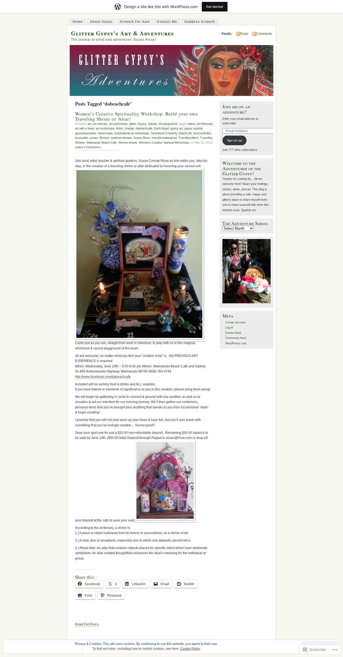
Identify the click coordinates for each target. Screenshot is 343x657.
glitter (132, 123)
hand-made (105, 133)
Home (78, 22)
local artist (81, 137)
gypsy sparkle (193, 128)
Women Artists (127, 142)
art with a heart (84, 128)
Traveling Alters (188, 137)
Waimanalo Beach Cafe (102, 142)
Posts (244, 34)
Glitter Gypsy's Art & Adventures (122, 33)
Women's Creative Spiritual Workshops (164, 142)
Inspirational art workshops (132, 133)
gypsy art (176, 128)
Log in (229, 327)
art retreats (100, 123)
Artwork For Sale (135, 22)
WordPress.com (236, 343)
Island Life (185, 133)
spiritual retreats (121, 137)
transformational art (164, 137)
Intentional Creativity (164, 133)
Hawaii (152, 123)
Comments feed (235, 337)
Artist (119, 128)
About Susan (101, 22)
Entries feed (233, 332)
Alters (192, 123)
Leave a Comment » (88, 147)
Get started (214, 7)
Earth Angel (161, 128)
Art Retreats (205, 123)
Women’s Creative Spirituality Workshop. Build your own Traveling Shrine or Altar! (136, 116)
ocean (94, 137)
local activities (202, 133)
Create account (235, 322)
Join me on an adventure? (236, 109)
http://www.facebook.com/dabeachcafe (103, 377)
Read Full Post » (87, 624)
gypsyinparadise (85, 133)
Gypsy (142, 123)
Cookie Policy (190, 649)
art (89, 123)
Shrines (104, 137)
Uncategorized (167, 123)
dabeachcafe (144, 128)
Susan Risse (141, 137)
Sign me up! (234, 140)
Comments (264, 34)
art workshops (118, 123)
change (129, 128)
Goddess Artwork (199, 22)
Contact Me (167, 22)
